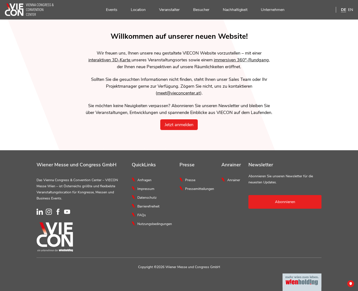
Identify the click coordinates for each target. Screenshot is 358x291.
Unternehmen (272, 9)
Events (111, 9)
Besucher (201, 9)
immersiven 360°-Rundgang (241, 60)
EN (350, 9)
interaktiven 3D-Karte (110, 60)
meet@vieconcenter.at (178, 93)
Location (138, 9)
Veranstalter (169, 9)
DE (343, 9)
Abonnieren (285, 202)
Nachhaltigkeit (235, 9)
